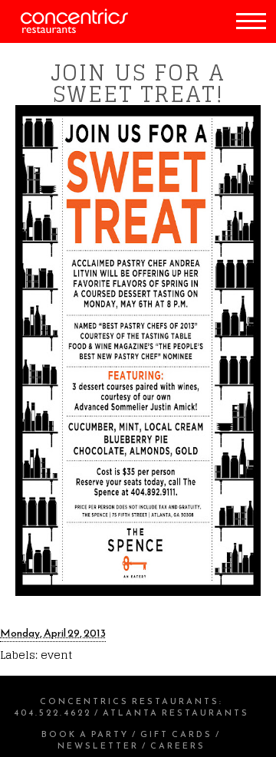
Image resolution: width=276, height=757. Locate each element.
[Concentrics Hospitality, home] (64, 29)
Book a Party (85, 734)
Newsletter (98, 745)
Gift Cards (176, 734)
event (56, 654)
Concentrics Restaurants (129, 701)
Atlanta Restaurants (176, 712)
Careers (177, 745)
